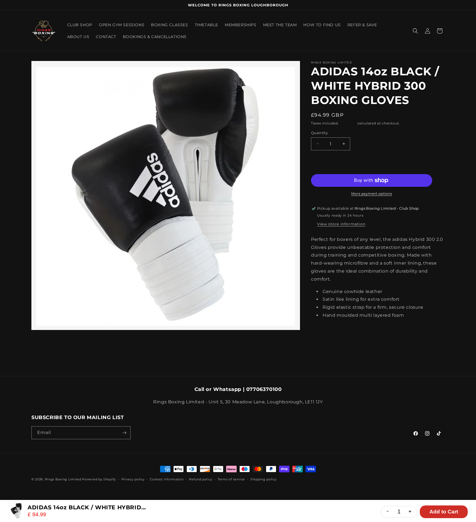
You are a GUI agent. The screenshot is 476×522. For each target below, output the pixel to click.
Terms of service (231, 479)
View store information (341, 224)
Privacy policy (133, 479)
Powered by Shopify (99, 479)
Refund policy (200, 479)
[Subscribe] (124, 432)
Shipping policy (263, 479)
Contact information (166, 479)
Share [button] (322, 344)
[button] (415, 31)
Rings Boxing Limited (63, 479)
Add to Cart (443, 512)
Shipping (348, 123)
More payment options (371, 193)
